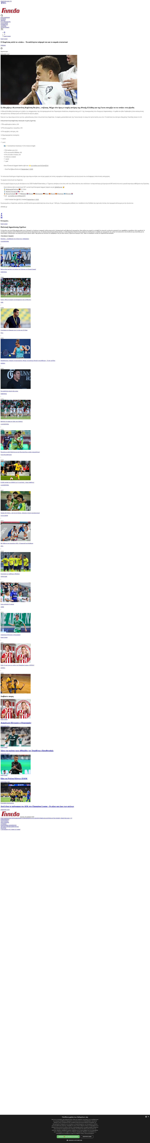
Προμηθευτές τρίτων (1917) (73, 1125)
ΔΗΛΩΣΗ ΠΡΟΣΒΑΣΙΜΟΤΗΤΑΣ (9, 826)
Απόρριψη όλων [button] (87, 1136)
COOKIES (3, 824)
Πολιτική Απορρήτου (89, 1133)
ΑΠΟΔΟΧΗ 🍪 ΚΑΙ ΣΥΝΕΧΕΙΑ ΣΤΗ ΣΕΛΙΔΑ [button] (68, 1136)
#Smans (68, 194)
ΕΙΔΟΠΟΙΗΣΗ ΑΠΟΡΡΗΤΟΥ (8, 825)
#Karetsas (60, 194)
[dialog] (75, 1129)
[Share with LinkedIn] (1, 217)
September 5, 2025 (27, 169)
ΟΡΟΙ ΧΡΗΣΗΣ (5, 822)
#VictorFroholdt (10, 194)
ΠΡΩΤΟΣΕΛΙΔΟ (5, 1)
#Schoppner (39, 194)
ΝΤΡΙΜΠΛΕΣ (4, 24)
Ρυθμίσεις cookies (80, 1133)
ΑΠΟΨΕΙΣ (3, 26)
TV (11, 1)
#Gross (31, 194)
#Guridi (53, 194)
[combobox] (146, 1117)
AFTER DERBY (5, 27)
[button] (75, 1140)
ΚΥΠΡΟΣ (3, 19)
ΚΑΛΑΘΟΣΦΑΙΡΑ (6, 21)
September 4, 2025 (33, 199)
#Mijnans (23, 194)
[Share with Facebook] (1, 214)
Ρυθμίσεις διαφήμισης (77, 1131)
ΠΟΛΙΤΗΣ (3, 828)
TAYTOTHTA (4, 821)
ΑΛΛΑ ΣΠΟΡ (4, 23)
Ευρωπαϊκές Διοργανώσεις (7, 803)
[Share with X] (1, 216)
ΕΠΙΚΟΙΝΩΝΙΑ (5, 819)
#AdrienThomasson (12, 191)
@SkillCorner (58, 187)
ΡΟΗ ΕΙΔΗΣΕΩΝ (5, 17)
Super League (7, 36)
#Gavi (46, 194)
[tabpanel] (75, 465)
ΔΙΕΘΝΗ (3, 20)
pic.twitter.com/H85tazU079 (16, 196)
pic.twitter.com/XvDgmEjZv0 (39, 165)
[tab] (4, 236)
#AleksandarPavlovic (12, 189)
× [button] (148, 1116)
